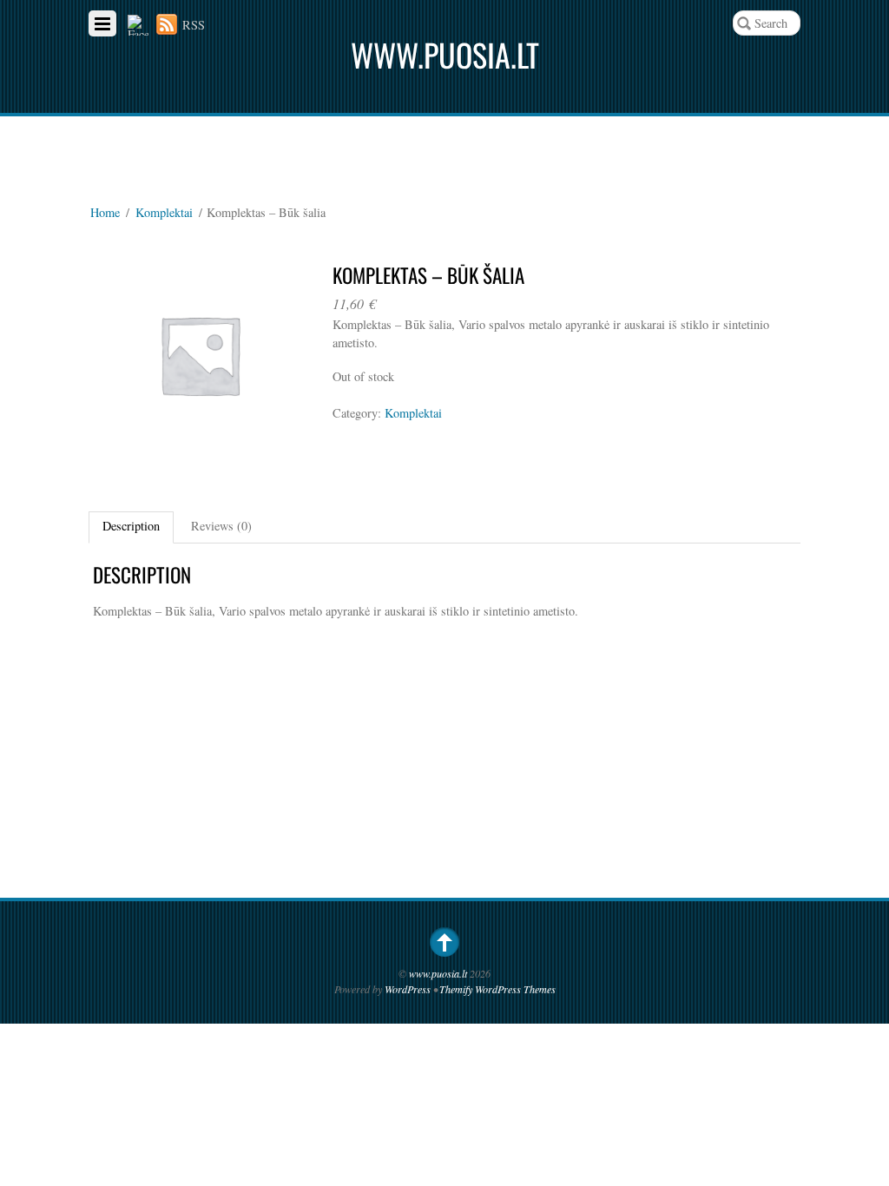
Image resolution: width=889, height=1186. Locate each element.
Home (105, 212)
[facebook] (138, 24)
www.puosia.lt (438, 973)
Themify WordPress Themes (497, 989)
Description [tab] (131, 525)
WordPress (408, 989)
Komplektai (164, 212)
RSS (193, 24)
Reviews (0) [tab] (221, 525)
